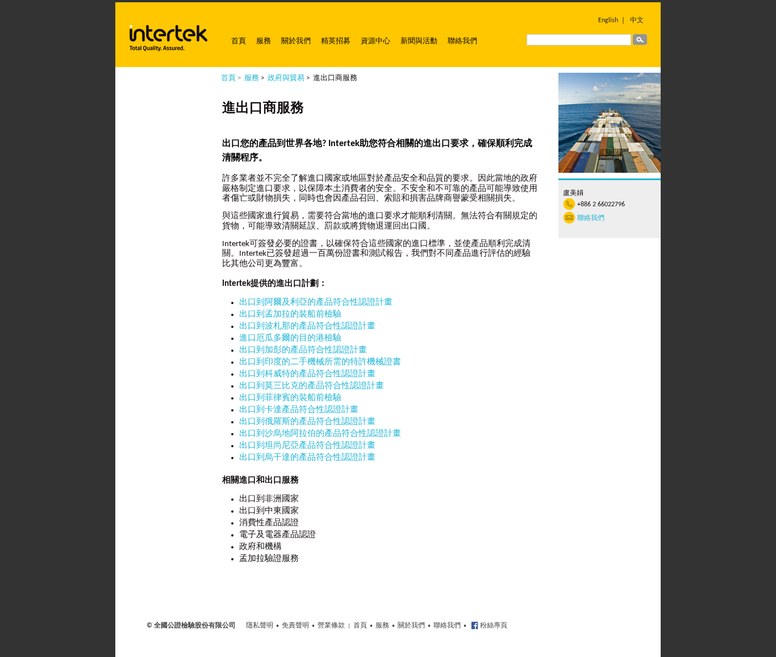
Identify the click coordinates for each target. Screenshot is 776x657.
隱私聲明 (259, 625)
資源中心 (375, 41)
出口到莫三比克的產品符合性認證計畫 (311, 386)
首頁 (238, 41)
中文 (637, 20)
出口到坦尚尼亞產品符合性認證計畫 (307, 446)
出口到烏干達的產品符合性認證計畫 (307, 458)
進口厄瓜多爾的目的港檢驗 (290, 338)
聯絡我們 (462, 41)
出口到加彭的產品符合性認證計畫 (303, 350)
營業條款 (331, 625)
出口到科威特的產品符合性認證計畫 (307, 374)
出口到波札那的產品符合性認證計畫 (307, 326)
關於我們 (296, 41)
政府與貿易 (286, 78)
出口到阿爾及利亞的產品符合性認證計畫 (316, 302)
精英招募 (336, 41)
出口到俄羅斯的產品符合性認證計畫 (307, 422)
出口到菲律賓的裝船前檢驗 (290, 398)
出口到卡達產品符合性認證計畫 (298, 410)
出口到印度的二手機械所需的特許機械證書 (320, 362)
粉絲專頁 (492, 625)
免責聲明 (295, 625)
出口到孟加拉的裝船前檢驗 (290, 314)
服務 (263, 41)
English (608, 20)
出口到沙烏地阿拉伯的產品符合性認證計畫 (320, 434)
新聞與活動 (418, 41)
